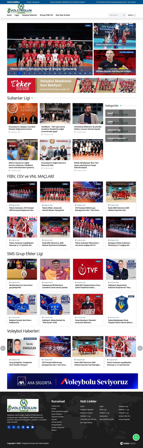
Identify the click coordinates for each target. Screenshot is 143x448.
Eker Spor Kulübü (63, 15)
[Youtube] (28, 427)
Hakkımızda (55, 406)
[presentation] (10, 48)
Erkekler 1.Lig (104, 413)
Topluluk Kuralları (57, 417)
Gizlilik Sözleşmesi (57, 427)
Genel (9, 15)
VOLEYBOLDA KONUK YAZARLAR (88, 419)
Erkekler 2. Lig (85, 416)
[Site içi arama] (124, 15)
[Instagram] (18, 427)
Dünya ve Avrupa (86, 413)
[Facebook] (9, 427)
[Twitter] (13, 427)
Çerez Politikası (56, 414)
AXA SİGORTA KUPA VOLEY (107, 419)
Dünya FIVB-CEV (46, 15)
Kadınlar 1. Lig (124, 409)
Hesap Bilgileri (56, 425)
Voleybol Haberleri (29, 15)
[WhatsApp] (136, 437)
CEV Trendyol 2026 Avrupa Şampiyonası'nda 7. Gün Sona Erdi (86, 2)
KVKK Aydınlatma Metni (59, 411)
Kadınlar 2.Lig (123, 413)
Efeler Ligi (103, 409)
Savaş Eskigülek (124, 419)
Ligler (17, 15)
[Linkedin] (23, 427)
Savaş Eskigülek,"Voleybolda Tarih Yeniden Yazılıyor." (37, 2)
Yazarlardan (104, 416)
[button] (9, 73)
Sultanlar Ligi (123, 406)
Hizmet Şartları (56, 422)
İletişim (54, 430)
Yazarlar (54, 419)
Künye (53, 409)
